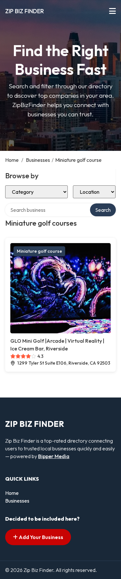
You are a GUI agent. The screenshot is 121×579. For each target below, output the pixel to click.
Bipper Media (53, 456)
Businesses (38, 160)
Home (12, 160)
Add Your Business (40, 537)
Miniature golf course (39, 251)
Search (103, 210)
